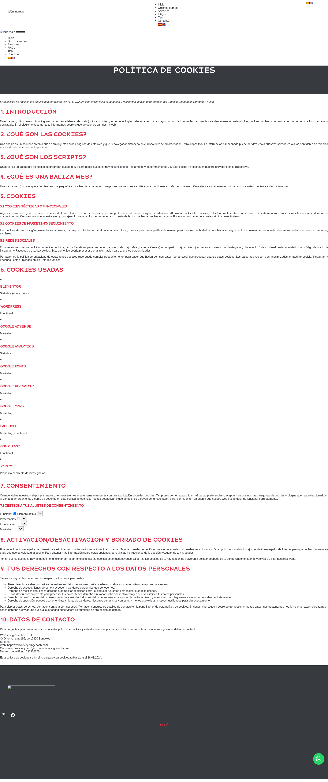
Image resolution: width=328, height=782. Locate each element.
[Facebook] (12, 715)
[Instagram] (3, 715)
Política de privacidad (30, 771)
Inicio (168, 732)
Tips (167, 745)
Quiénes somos (168, 735)
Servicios (168, 738)
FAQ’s (168, 741)
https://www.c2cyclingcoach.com (38, 121)
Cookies (50, 771)
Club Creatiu (320, 777)
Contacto (167, 748)
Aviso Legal (7, 771)
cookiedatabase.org (72, 657)
